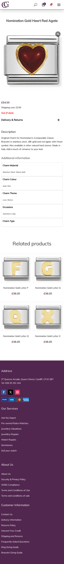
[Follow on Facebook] (3, 392)
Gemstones (7, 445)
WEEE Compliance (10, 484)
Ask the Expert (8, 417)
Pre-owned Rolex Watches (14, 423)
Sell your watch (9, 450)
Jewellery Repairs (10, 434)
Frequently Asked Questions (15, 541)
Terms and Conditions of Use (15, 490)
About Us (6, 473)
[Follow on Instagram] (17, 392)
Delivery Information (11, 519)
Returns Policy (8, 525)
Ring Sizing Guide (10, 547)
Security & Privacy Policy (13, 479)
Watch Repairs (8, 439)
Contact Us (6, 514)
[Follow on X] (10, 392)
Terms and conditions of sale (15, 495)
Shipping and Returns (12, 536)
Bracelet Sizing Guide (12, 552)
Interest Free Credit (11, 530)
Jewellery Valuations (11, 428)
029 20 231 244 (13, 383)
